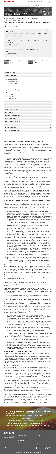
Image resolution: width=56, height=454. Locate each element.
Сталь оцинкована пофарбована (14, 90)
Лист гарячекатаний (10, 72)
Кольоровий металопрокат (12, 130)
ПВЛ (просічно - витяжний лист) (13, 109)
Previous (3, 9)
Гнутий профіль (9, 112)
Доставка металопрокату (41, 437)
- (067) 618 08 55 (21, 443)
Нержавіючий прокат (10, 127)
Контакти (40, 368)
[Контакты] (29, 2)
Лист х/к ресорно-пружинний (13, 92)
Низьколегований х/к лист (12, 87)
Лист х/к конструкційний (12, 83)
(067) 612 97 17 (34, 2)
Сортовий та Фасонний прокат (12, 115)
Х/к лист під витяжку (11, 89)
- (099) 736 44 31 (38, 443)
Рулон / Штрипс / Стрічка (11, 103)
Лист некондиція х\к (11, 98)
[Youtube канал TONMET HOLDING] (7, 437)
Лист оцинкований (10, 94)
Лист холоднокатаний (10, 75)
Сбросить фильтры (47, 30)
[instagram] (13, 437)
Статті (19, 437)
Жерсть (7, 106)
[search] (50, 5)
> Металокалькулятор (9, 447)
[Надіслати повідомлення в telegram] (9, 437)
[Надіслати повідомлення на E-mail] (5, 437)
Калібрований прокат (10, 118)
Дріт (6, 124)
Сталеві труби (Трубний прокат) (12, 121)
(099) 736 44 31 (42, 2)
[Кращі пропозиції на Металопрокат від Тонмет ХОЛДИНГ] (9, 1)
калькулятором (8, 198)
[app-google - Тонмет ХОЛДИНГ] (40, 448)
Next (53, 9)
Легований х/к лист (10, 85)
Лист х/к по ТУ (9, 96)
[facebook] (11, 437)
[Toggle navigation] (6, 6)
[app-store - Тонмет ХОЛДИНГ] (48, 448)
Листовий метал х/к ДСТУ (12, 81)
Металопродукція (22, 435)
